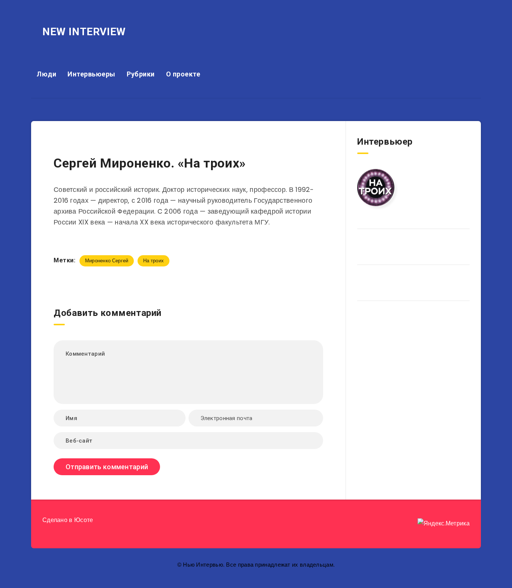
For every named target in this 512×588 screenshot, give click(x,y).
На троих (153, 260)
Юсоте (83, 520)
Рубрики (141, 74)
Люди (46, 74)
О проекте (183, 74)
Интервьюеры (91, 74)
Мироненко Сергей (107, 260)
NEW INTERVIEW (84, 31)
